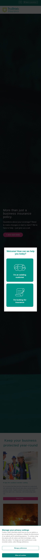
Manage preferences (20, 548)
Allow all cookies (20, 555)
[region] (20, 542)
